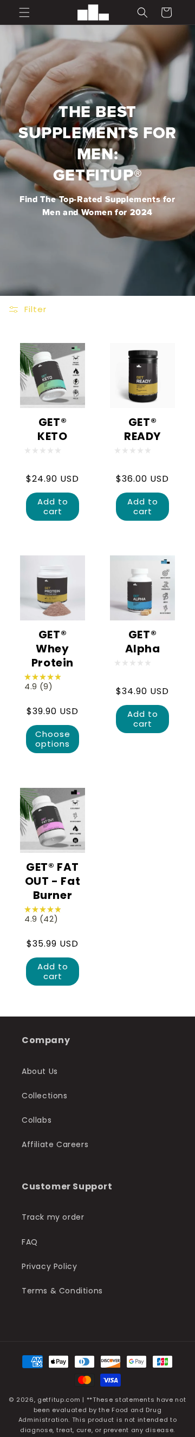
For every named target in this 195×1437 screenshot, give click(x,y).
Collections (45, 1095)
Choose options (52, 738)
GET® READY (142, 429)
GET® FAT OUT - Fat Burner (52, 881)
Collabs (36, 1120)
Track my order (53, 1217)
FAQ (30, 1242)
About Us (40, 1071)
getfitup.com (58, 1399)
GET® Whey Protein (52, 648)
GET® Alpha (142, 641)
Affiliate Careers (55, 1144)
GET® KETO (52, 429)
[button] (24, 12)
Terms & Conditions (62, 1290)
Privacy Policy (49, 1266)
